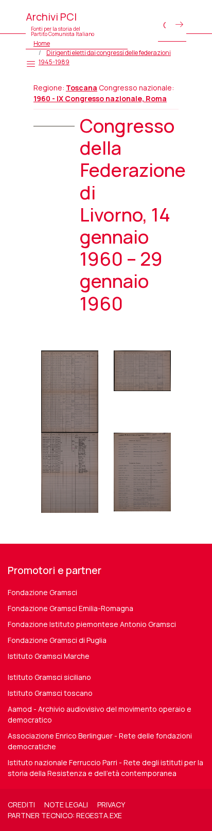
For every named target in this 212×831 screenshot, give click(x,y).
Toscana (81, 88)
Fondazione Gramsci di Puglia (57, 640)
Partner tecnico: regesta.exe (65, 815)
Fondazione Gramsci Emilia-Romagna (70, 608)
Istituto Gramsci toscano (50, 693)
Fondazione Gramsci (42, 592)
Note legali (66, 804)
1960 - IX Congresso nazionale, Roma (100, 98)
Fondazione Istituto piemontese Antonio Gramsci (92, 624)
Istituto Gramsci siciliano (49, 677)
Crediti (21, 804)
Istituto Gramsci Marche (49, 656)
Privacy (111, 804)
